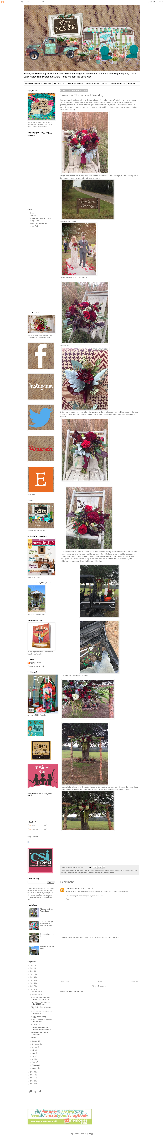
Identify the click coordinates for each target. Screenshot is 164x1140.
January (35, 1068)
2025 (32, 965)
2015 (32, 1072)
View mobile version (99, 986)
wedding (91, 872)
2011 (32, 1084)
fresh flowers (129, 870)
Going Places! (34, 221)
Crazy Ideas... (36, 1025)
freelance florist (119, 870)
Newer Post (64, 982)
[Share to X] (99, 867)
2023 (32, 968)
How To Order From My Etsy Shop (41, 218)
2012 (32, 1081)
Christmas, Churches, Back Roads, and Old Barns (40, 998)
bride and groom (89, 870)
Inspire (33, 1037)
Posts (32, 826)
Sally (68, 888)
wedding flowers (109, 872)
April (33, 1059)
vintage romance (72, 872)
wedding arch (99, 872)
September (36, 1044)
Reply (68, 899)
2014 (32, 1075)
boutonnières (70, 870)
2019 (32, 980)
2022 (32, 971)
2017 (32, 986)
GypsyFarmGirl (35, 663)
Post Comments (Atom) (77, 992)
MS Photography (80, 277)
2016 (32, 989)
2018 (32, 983)
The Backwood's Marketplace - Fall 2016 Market (42, 1003)
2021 (32, 974)
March (34, 1062)
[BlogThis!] (96, 867)
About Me (32, 216)
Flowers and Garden (118, 83)
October (35, 1041)
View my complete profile (36, 666)
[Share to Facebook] (101, 867)
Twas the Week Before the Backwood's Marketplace (41, 1028)
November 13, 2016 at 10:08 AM (81, 888)
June (33, 1053)
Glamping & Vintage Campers (96, 83)
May (33, 1056)
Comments (34, 830)
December (35, 992)
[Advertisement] (99, 960)
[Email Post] (89, 867)
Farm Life (131, 83)
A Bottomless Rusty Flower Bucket (46, 910)
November (35, 995)
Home (100, 982)
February (35, 1065)
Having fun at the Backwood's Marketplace (41, 1020)
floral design (110, 870)
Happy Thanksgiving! (38, 1017)
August (34, 1047)
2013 (32, 1078)
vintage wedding (83, 872)
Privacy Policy (34, 226)
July (33, 1050)
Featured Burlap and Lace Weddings (38, 83)
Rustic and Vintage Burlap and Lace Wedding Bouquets (46, 923)
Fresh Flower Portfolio (75, 83)
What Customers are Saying (39, 223)
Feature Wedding (100, 870)
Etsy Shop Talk (59, 83)
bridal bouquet (79, 870)
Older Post (134, 982)
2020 (32, 977)
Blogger (91, 1134)
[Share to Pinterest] (103, 867)
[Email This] (94, 867)
